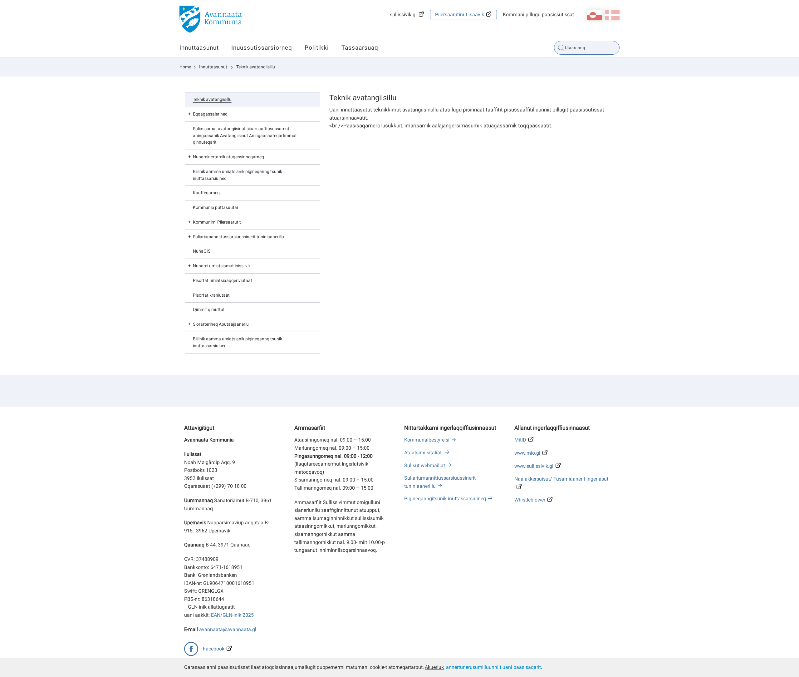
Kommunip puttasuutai (215, 207)
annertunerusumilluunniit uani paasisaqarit (493, 667)
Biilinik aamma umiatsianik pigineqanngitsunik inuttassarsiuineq (237, 175)
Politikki (317, 47)
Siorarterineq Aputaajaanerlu (221, 324)
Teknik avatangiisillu (255, 66)
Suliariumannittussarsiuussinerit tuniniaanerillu (238, 236)
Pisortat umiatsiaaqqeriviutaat (222, 280)
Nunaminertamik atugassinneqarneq (228, 156)
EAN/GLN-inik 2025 (232, 615)
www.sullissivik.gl (533, 466)
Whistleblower (529, 500)
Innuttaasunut (199, 47)
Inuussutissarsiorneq (261, 47)
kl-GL (594, 15)
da (612, 15)
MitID (520, 440)
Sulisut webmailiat (424, 465)
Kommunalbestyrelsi (426, 440)
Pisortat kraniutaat (211, 295)
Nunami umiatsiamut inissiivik (222, 265)
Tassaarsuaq (359, 47)
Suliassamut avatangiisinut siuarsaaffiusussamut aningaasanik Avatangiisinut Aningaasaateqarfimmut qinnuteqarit (245, 135)
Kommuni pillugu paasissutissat (538, 14)
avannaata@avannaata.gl (227, 629)
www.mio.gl (527, 453)
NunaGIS (201, 251)
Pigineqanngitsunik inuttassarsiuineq (445, 499)
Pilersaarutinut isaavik (459, 14)
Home (185, 66)
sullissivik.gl (403, 14)
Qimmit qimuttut (209, 309)
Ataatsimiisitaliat (423, 453)
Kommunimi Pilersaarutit (217, 222)
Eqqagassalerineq (210, 113)
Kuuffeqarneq (206, 192)
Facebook (213, 649)
